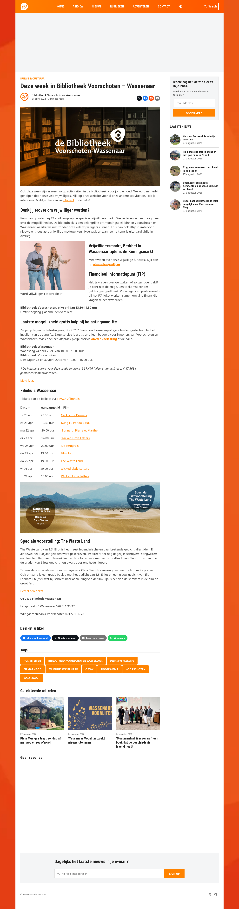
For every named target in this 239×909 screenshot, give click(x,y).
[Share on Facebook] (145, 98)
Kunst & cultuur (32, 78)
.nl (72, 200)
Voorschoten (136, 669)
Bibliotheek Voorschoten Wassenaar (75, 660)
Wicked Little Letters (75, 438)
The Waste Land (72, 461)
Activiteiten (32, 660)
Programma (109, 669)
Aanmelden (194, 112)
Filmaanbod (32, 669)
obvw (67, 200)
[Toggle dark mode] (181, 6)
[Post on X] (139, 98)
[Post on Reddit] (151, 98)
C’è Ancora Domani (74, 415)
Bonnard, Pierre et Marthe (80, 430)
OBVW (89, 669)
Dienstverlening (122, 660)
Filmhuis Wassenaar (63, 669)
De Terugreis (70, 446)
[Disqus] (90, 804)
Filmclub (67, 453)
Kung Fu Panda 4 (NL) (75, 423)
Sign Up (174, 874)
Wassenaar (32, 678)
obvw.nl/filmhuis (68, 399)
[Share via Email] (157, 98)
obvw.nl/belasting (104, 339)
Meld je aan (28, 380)
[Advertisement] (119, 42)
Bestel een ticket (31, 591)
